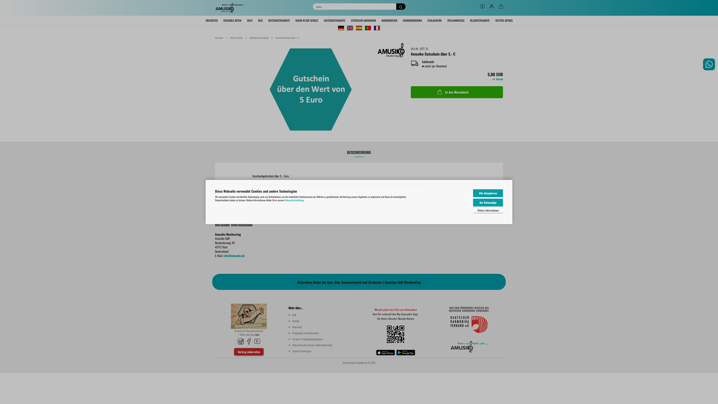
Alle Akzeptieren (488, 193)
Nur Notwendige (488, 202)
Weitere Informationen (488, 210)
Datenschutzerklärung (294, 200)
